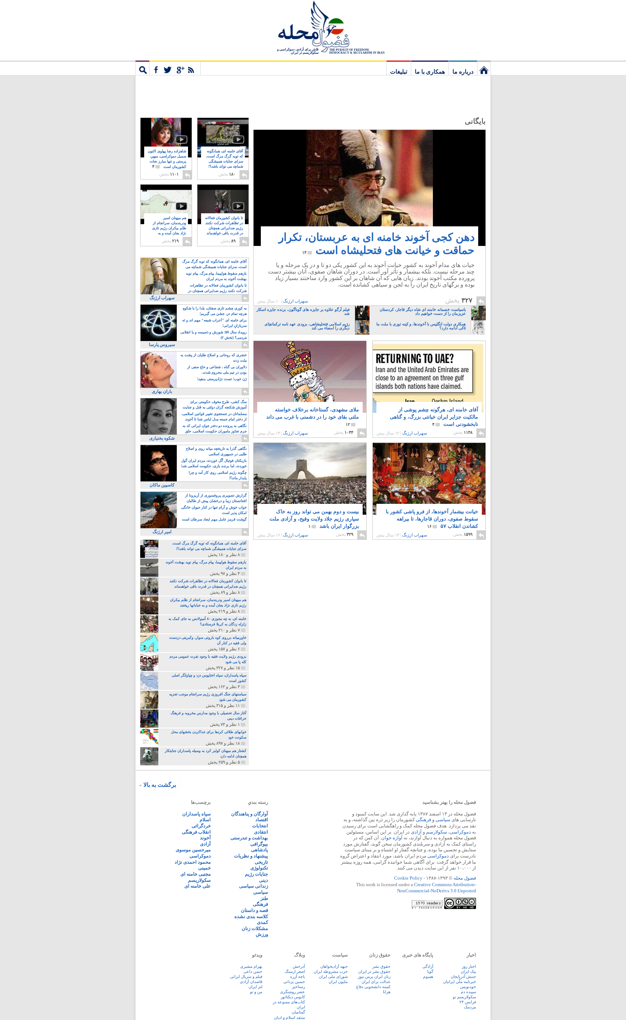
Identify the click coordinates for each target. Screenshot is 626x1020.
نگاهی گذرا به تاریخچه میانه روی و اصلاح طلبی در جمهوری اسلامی (216, 451)
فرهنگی (423, 819)
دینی (263, 880)
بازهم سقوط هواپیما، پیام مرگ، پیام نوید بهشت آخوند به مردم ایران (216, 276)
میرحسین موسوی (193, 849)
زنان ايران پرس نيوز (374, 976)
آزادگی (427, 966)
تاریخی (261, 862)
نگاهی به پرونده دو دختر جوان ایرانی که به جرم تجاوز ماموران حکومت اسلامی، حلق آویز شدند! (215, 429)
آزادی (416, 832)
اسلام (205, 819)
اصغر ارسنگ (295, 971)
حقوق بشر (381, 966)
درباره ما (462, 72)
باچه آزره (297, 976)
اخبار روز (469, 966)
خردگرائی (201, 825)
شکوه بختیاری (162, 438)
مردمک (470, 1007)
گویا (430, 971)
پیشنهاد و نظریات (251, 856)
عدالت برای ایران (376, 981)
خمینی (204, 868)
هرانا (387, 992)
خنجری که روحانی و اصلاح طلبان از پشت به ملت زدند (213, 357)
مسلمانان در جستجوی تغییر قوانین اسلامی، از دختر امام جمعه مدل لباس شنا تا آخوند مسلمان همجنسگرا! (214, 417)
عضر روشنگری (292, 992)
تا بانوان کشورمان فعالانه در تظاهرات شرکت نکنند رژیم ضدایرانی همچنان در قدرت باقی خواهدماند (224, 228)
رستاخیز (298, 986)
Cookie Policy (408, 878)
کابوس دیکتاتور (293, 997)
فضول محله (313, 27)
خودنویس (468, 986)
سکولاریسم (199, 880)
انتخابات (260, 825)
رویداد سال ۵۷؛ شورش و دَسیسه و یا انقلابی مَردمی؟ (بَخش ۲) (213, 335)
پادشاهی (259, 849)
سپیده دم (468, 992)
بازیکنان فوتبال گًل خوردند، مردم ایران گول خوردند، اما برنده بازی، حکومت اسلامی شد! (214, 463)
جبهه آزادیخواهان (334, 966)
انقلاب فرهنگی (196, 832)
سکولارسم (436, 832)
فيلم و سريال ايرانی (246, 976)
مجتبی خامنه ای (195, 874)
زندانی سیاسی (253, 886)
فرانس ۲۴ (467, 1002)
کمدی (262, 922)
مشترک (175, 68)
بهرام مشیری (251, 966)
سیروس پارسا (162, 344)
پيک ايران (468, 971)
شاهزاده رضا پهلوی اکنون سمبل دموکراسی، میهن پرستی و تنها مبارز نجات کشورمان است (167, 159)
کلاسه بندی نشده (251, 916)
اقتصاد (261, 819)
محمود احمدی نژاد (193, 862)
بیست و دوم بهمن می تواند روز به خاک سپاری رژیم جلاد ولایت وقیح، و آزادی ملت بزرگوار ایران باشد (314, 519)
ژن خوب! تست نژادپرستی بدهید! (222, 379)
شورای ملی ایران (333, 976)
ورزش (262, 934)
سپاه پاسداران (196, 814)
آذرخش (299, 966)
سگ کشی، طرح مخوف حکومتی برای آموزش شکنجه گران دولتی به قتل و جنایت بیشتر (215, 405)
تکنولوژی (259, 868)
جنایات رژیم (256, 874)
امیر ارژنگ (162, 531)
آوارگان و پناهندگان (249, 814)
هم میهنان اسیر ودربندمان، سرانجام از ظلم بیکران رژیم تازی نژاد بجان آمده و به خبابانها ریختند (169, 228)
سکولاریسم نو (464, 997)
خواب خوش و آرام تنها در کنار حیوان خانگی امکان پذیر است (214, 510)
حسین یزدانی (294, 981)
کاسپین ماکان (162, 485)
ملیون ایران (338, 981)
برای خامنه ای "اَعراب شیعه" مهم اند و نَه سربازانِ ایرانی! (214, 323)
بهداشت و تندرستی (249, 837)
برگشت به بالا (159, 785)
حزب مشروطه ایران (331, 971)
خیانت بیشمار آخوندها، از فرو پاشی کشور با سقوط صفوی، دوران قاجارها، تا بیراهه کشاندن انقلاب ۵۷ (432, 519)
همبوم (428, 976)
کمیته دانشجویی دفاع (373, 986)
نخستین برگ (484, 68)
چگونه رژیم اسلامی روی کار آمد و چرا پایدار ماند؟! (218, 475)
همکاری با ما (430, 72)
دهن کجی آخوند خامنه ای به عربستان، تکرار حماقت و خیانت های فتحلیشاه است (377, 243)
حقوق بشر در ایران (374, 971)
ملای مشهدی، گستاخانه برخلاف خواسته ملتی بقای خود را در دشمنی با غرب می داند (312, 417)
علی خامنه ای (197, 886)
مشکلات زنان (255, 928)
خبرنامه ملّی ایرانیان (459, 981)
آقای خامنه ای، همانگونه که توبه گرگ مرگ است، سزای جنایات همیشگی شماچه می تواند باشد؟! (224, 161)
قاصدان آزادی (251, 981)
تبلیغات (398, 72)
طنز (264, 898)
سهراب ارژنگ (295, 301)
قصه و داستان (254, 910)
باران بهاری (162, 391)
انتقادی (261, 832)
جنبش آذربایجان (463, 976)
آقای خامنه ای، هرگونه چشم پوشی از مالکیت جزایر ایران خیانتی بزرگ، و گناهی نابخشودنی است (434, 417)
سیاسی (442, 819)
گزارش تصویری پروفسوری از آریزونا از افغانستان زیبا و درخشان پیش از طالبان (216, 498)
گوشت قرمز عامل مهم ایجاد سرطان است (214, 519)
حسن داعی (252, 971)
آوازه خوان (391, 837)
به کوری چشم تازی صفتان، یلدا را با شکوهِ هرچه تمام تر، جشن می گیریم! (215, 311)
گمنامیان (298, 1012)
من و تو (256, 992)
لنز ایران (255, 986)
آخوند (205, 837)
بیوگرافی (259, 844)
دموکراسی (460, 832)
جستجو (142, 68)
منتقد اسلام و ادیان (289, 1017)
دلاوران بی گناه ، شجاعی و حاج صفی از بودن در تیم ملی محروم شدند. (217, 369)
